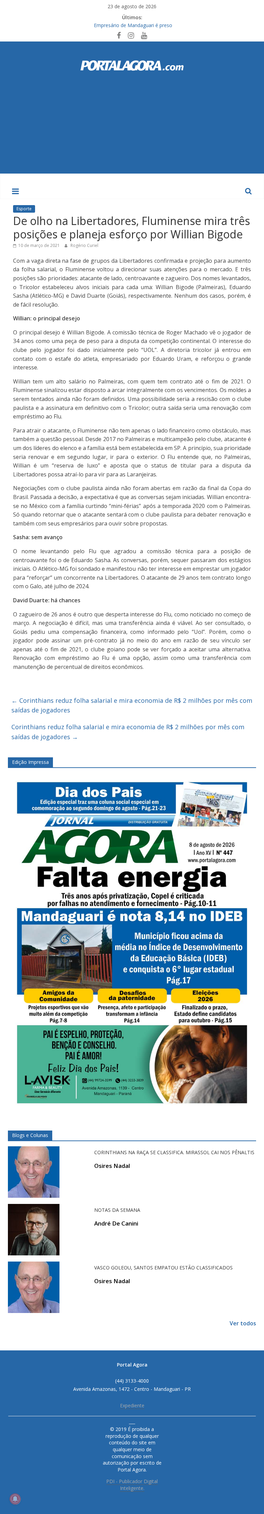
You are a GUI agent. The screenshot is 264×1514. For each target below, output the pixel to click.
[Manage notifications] (15, 1498)
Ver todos (243, 1323)
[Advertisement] (132, 122)
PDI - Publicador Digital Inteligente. (132, 1484)
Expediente (132, 1405)
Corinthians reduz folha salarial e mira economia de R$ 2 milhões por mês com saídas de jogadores (131, 705)
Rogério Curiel (84, 245)
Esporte (24, 209)
